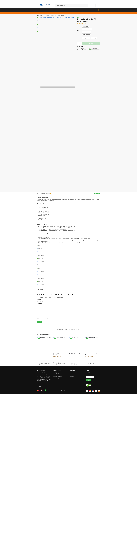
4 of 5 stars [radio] (42, 301)
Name (38, 314)
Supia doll (77, 329)
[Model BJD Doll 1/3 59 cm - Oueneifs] (98, 18)
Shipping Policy (56, 373)
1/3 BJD (48, 15)
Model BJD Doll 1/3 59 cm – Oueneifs (76, 353)
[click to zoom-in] (57, 34)
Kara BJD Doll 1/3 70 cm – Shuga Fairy (44, 353)
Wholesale (72, 372)
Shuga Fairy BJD (43, 15)
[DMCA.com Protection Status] (93, 385)
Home (38, 15)
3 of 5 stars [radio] (40, 301)
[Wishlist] (50, 338)
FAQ (70, 373)
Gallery (38, 193)
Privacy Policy (56, 378)
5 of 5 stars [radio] (44, 301)
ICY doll (66, 390)
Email (69, 314)
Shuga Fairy (61, 390)
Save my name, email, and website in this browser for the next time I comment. (52, 318)
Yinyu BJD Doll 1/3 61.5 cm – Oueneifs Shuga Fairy (60, 354)
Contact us (72, 376)
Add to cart (91, 43)
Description (43, 193)
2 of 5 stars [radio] (39, 301)
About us (71, 375)
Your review (39, 303)
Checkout (98, 6)
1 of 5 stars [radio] (37, 301)
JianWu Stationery (71, 390)
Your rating (39, 299)
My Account (92, 6)
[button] (98, 10)
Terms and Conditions (57, 376)
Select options (44, 358)
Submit (88, 380)
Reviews (48, 193)
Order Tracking (72, 378)
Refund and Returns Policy (58, 375)
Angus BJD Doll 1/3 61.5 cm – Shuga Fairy (91, 354)
